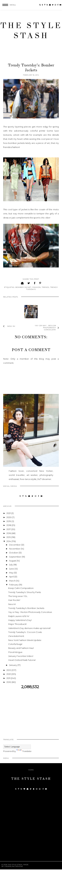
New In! (12, 604)
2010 (9, 682)
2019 (9, 521)
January (13, 665)
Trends (45, 287)
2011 (9, 678)
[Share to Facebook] (34, 283)
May (11, 572)
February (14, 584)
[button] (8, 5)
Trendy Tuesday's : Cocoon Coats (25, 632)
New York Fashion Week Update (24, 640)
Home (31, 770)
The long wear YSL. (18, 596)
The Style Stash (31, 31)
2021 (9, 513)
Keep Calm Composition (21, 588)
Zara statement (16, 636)
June (11, 568)
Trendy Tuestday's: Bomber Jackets (31, 311)
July (11, 564)
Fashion (36, 287)
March (12, 580)
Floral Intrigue (15, 652)
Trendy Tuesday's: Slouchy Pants (24, 592)
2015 (9, 537)
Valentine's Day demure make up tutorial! (29, 628)
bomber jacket (23, 287)
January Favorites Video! (20, 656)
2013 (9, 670)
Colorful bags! (15, 644)
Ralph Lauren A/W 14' (18, 616)
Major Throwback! (17, 624)
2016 (9, 533)
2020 (9, 517)
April (11, 576)
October (14, 552)
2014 (9, 541)
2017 (9, 529)
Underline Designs (13, 866)
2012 (9, 674)
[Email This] (22, 283)
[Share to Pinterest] (40, 283)
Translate (26, 751)
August (13, 560)
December (15, 544)
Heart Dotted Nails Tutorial (21, 660)
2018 (9, 525)
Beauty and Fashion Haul (21, 648)
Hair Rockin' (14, 600)
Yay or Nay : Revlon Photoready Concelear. (30, 612)
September (15, 556)
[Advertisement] (31, 711)
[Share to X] (29, 283)
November (15, 548)
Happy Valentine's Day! (20, 620)
